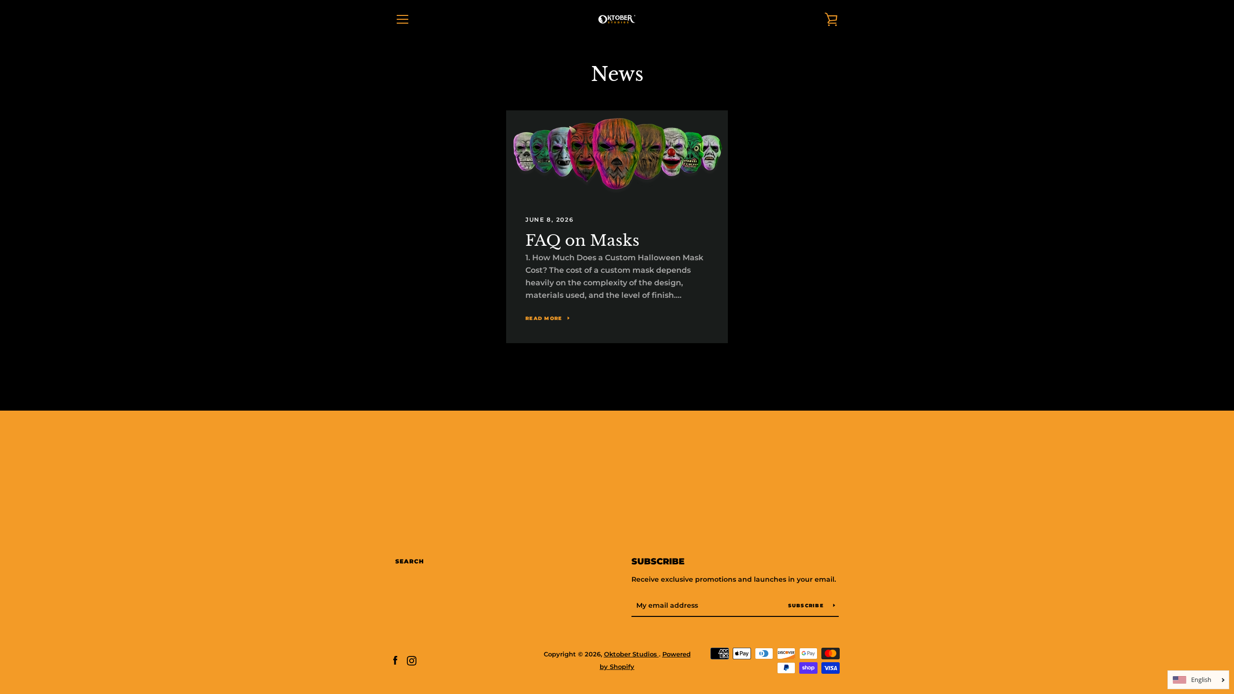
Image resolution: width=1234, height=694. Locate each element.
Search (409, 561)
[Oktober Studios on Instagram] (411, 660)
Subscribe (657, 561)
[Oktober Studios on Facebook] (395, 660)
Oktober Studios (631, 654)
